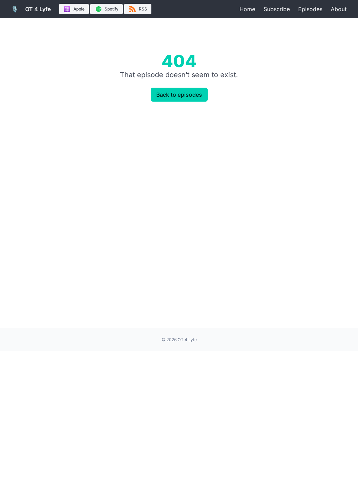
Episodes (310, 9)
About (339, 9)
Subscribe (277, 9)
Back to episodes (179, 94)
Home (247, 9)
